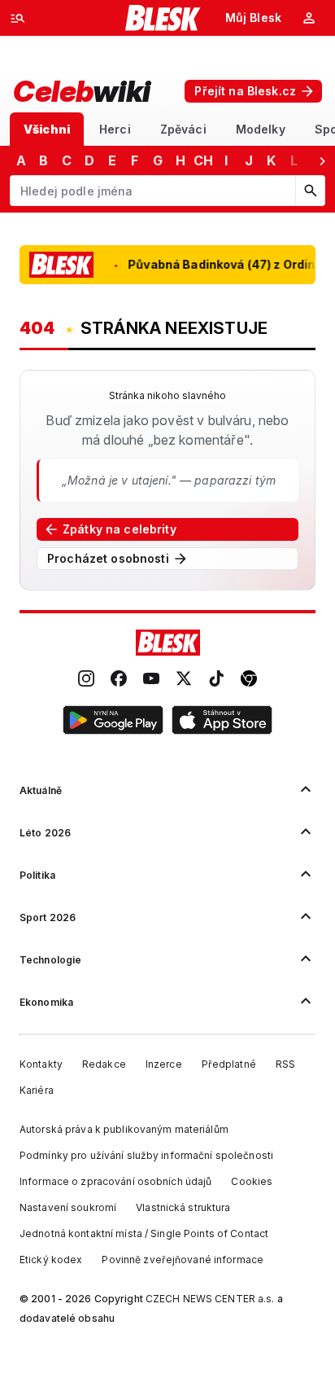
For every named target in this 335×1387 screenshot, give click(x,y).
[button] (113, 722)
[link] (86, 680)
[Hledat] (309, 190)
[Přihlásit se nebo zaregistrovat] (309, 18)
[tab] (47, 129)
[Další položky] (322, 160)
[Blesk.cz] (163, 18)
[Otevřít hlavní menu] (18, 18)
